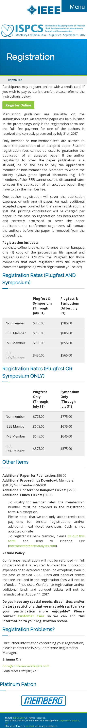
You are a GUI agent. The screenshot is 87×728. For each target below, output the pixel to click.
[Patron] (43, 701)
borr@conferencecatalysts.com (32, 546)
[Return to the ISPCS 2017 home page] (43, 35)
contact (30, 725)
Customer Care (31, 616)
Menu (76, 6)
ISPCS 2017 (19, 717)
